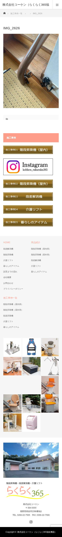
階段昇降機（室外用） (41, 255)
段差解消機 (8, 249)
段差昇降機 (8, 316)
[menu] (57, 4)
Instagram (30, 521)
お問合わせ (8, 283)
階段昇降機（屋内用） (13, 304)
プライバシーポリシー (13, 289)
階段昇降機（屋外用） (13, 310)
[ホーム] (4, 12)
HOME (6, 242)
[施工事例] (28, 153)
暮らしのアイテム (11, 266)
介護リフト (8, 260)
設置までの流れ (10, 271)
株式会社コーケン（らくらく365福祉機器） (37, 532)
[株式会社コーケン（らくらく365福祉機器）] (31, 491)
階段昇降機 (8, 255)
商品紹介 (35, 242)
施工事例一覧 (16, 13)
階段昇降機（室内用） (41, 249)
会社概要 (7, 277)
